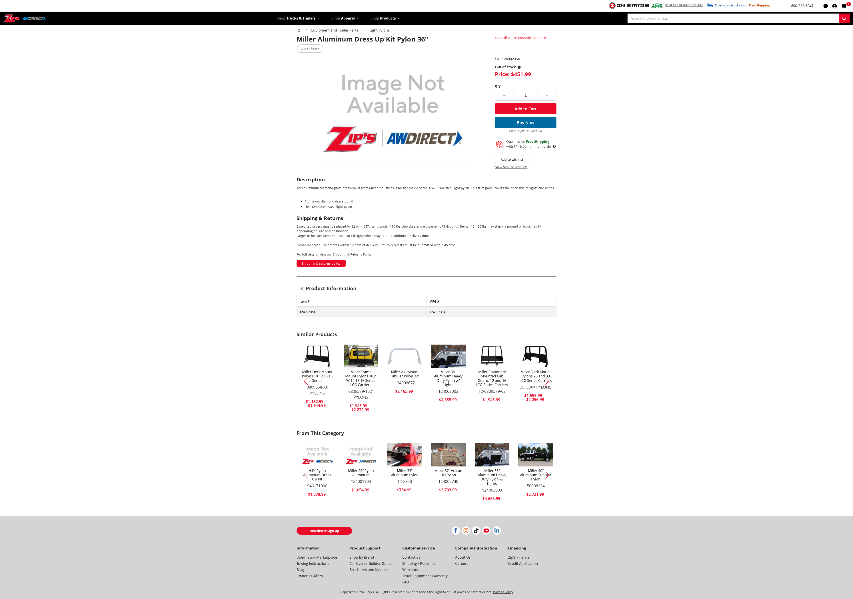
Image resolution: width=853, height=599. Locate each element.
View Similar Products (511, 167)
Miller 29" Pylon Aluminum (361, 473)
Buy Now (525, 122)
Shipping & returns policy (321, 263)
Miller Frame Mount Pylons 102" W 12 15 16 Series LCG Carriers (361, 378)
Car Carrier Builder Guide (370, 563)
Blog (300, 569)
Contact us (411, 557)
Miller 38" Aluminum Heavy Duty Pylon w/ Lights (448, 378)
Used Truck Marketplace (684, 5)
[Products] (299, 30)
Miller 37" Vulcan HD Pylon (448, 473)
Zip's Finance (519, 557)
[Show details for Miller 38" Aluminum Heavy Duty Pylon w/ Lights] (448, 356)
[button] (834, 5)
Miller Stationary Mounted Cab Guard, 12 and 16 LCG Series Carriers (492, 378)
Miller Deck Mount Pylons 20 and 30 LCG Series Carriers (536, 376)
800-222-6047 (802, 5)
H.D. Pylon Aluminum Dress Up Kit (317, 475)
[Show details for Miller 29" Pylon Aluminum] (361, 454)
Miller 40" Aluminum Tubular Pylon (535, 475)
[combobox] (733, 18)
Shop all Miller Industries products (521, 38)
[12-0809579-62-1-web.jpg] (492, 356)
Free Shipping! (760, 5)
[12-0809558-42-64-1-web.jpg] (317, 356)
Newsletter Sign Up (324, 531)
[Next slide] (549, 381)
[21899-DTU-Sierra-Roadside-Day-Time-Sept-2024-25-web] (448, 454)
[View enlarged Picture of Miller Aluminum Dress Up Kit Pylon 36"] (393, 109)
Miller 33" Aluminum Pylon (405, 473)
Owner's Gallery (310, 575)
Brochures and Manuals (369, 569)
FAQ (405, 582)
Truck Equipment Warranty (425, 575)
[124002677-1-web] (404, 356)
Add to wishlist (512, 159)
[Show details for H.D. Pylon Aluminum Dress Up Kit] (317, 454)
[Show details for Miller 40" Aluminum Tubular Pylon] (535, 454)
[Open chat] (825, 5)
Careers (461, 563)
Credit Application (523, 563)
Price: (502, 74)
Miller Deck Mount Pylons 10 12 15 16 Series (317, 376)
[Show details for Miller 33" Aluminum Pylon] (404, 454)
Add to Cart (525, 108)
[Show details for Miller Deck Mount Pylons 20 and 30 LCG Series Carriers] (535, 356)
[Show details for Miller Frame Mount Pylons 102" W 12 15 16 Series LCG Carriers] (361, 356)
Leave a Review (310, 48)
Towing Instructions (730, 5)
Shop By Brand (361, 557)
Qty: (498, 86)
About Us (463, 557)
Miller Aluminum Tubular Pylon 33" (404, 374)
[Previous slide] (304, 381)
